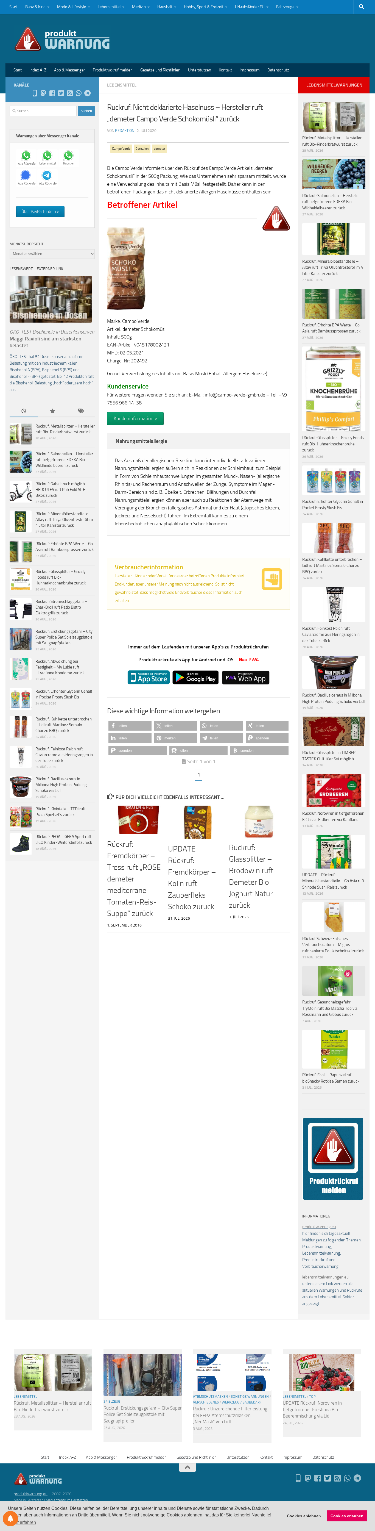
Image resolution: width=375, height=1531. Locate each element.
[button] (130, 726)
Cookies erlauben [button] (347, 1516)
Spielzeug (111, 1401)
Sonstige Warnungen (250, 1396)
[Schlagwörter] (80, 411)
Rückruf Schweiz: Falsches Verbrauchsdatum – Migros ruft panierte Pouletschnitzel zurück (333, 944)
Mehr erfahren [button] (22, 1522)
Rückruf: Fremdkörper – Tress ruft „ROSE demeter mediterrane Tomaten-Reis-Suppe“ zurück (134, 879)
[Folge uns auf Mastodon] (43, 93)
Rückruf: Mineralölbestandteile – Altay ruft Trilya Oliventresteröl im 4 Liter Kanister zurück (64, 519)
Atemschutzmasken (210, 1396)
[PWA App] (34, 93)
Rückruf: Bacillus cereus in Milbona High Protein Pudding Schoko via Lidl (61, 784)
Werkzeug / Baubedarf (242, 1402)
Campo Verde (121, 149)
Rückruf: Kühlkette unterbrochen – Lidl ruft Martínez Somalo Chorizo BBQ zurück (63, 725)
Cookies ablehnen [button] (304, 1516)
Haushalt (164, 6)
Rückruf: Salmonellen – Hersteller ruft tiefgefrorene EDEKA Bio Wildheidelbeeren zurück (64, 459)
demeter (159, 149)
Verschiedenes (206, 1402)
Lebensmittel (109, 6)
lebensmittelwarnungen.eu (325, 1277)
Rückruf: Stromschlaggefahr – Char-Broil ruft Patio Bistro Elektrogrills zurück (61, 607)
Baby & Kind (35, 6)
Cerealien (142, 149)
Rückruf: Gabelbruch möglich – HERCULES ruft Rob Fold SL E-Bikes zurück (61, 489)
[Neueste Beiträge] (24, 411)
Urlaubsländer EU (250, 6)
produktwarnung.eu (319, 1226)
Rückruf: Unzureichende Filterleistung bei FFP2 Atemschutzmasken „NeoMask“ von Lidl (230, 1415)
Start (13, 6)
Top (312, 1396)
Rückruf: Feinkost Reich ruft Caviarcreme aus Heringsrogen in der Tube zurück (64, 755)
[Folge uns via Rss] (69, 93)
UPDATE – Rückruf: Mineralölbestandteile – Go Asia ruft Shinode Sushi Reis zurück (333, 881)
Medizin (139, 6)
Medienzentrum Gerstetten (67, 1500)
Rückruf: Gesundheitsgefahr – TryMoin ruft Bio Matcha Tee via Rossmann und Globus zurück (329, 1008)
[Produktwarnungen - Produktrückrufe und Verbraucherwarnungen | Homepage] (62, 38)
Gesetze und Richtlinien (160, 70)
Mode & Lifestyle (71, 6)
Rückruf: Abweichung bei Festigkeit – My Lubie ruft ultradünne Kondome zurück (60, 667)
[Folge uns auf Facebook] (52, 93)
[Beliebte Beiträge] (52, 411)
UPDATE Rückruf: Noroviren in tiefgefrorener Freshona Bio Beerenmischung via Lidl (312, 1409)
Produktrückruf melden (113, 70)
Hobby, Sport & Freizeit (203, 6)
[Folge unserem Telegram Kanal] (87, 93)
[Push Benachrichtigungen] (10, 1518)
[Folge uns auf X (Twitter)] (61, 93)
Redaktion (124, 130)
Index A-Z (37, 70)
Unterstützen (199, 70)
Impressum (250, 70)
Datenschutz (278, 70)
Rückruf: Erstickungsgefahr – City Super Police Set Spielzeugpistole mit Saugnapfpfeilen (64, 637)
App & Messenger (69, 70)
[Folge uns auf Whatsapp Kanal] (78, 93)
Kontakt (225, 70)
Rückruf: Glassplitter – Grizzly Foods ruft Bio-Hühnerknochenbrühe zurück (60, 577)
